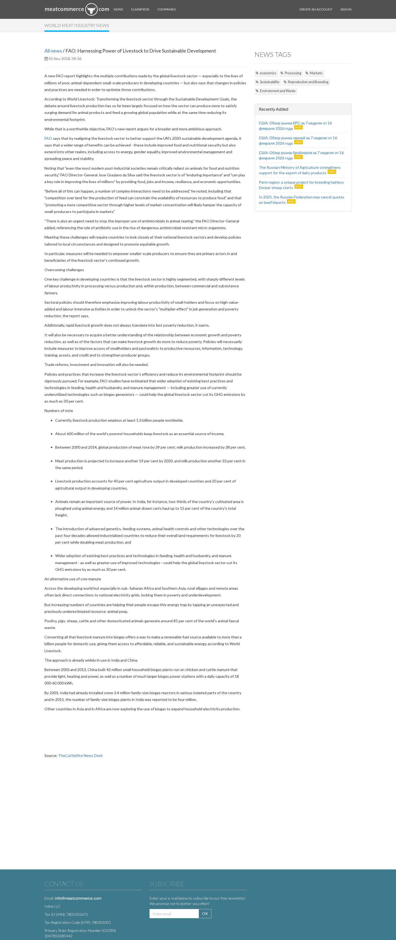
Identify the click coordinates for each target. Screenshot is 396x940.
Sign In (346, 9)
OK (205, 913)
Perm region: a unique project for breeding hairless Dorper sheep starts (301, 185)
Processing (293, 73)
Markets (316, 73)
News (118, 9)
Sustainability (269, 82)
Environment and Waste (278, 91)
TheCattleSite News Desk (80, 755)
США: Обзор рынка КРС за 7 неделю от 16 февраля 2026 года (295, 126)
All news (53, 51)
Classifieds (140, 9)
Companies (166, 9)
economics (268, 73)
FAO (48, 138)
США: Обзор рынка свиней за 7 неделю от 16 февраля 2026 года (298, 140)
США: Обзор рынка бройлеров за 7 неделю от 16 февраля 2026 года (301, 155)
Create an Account (315, 9)
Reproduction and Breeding (308, 82)
